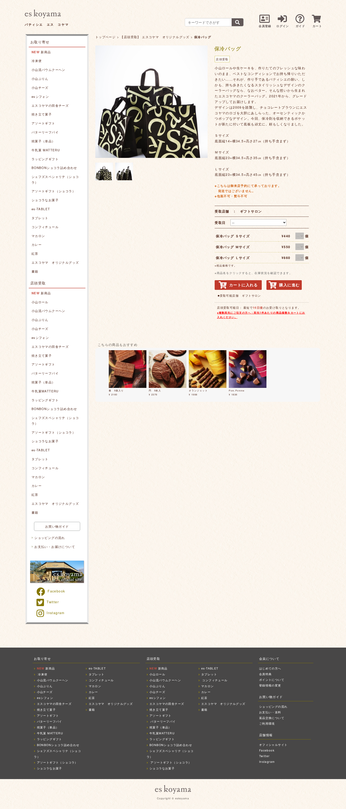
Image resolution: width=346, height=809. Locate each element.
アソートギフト (43, 123)
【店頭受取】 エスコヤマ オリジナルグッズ (154, 37)
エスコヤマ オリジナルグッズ (55, 262)
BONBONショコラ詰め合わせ (54, 167)
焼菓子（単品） (43, 141)
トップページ (105, 37)
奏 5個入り (116, 390)
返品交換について (271, 718)
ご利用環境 (267, 723)
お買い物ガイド (57, 526)
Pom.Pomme (237, 390)
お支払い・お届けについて (54, 546)
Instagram (56, 612)
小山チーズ (40, 87)
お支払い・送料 (270, 712)
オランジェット (198, 390)
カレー (37, 244)
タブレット (40, 218)
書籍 (35, 271)
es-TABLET (41, 209)
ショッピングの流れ (49, 537)
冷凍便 (37, 60)
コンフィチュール (45, 227)
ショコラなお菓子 (45, 200)
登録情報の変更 (270, 685)
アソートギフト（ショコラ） (54, 191)
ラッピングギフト (45, 159)
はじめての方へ (270, 668)
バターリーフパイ (45, 132)
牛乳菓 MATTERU (46, 150)
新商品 (41, 52)
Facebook (56, 591)
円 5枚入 (155, 390)
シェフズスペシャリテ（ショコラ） (55, 179)
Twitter (53, 602)
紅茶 (35, 253)
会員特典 (265, 674)
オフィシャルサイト (273, 745)
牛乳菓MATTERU (45, 391)
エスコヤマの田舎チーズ (50, 105)
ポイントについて (271, 680)
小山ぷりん (40, 78)
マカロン (38, 236)
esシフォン (40, 96)
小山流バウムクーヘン (48, 69)
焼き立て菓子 (42, 114)
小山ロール (40, 302)
